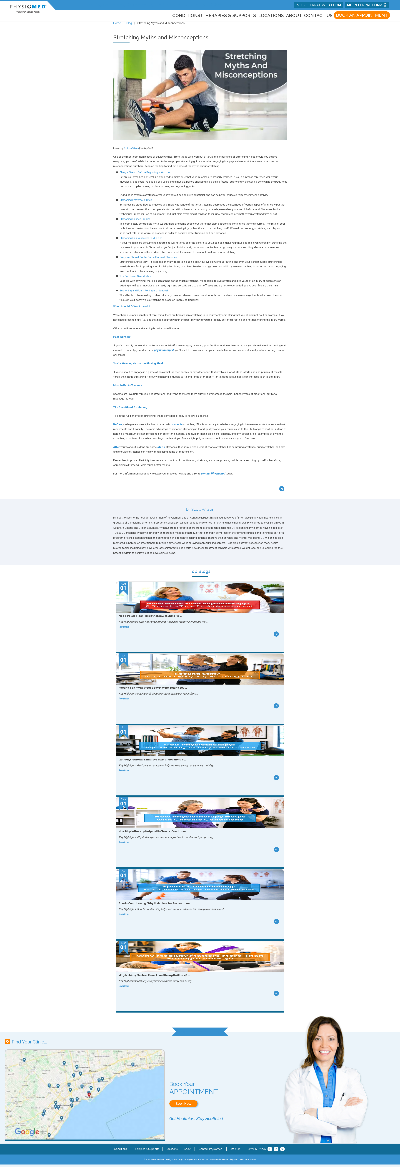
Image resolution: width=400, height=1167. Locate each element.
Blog (129, 23)
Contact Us (318, 15)
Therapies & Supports (146, 1148)
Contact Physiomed (210, 1148)
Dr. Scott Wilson (131, 148)
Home (117, 23)
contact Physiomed (213, 473)
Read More (124, 627)
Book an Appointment (362, 15)
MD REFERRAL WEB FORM (319, 5)
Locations (172, 1148)
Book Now (183, 1103)
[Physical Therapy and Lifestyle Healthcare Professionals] (28, 8)
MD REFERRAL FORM (365, 5)
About (294, 15)
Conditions (120, 1148)
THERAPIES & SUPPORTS (229, 15)
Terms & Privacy (256, 1148)
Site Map (235, 1148)
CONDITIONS (186, 15)
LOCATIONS (271, 15)
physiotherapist (164, 350)
